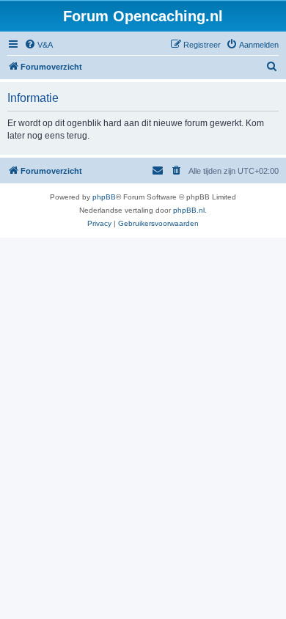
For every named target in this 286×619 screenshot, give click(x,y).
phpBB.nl (189, 210)
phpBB (104, 197)
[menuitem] (38, 45)
